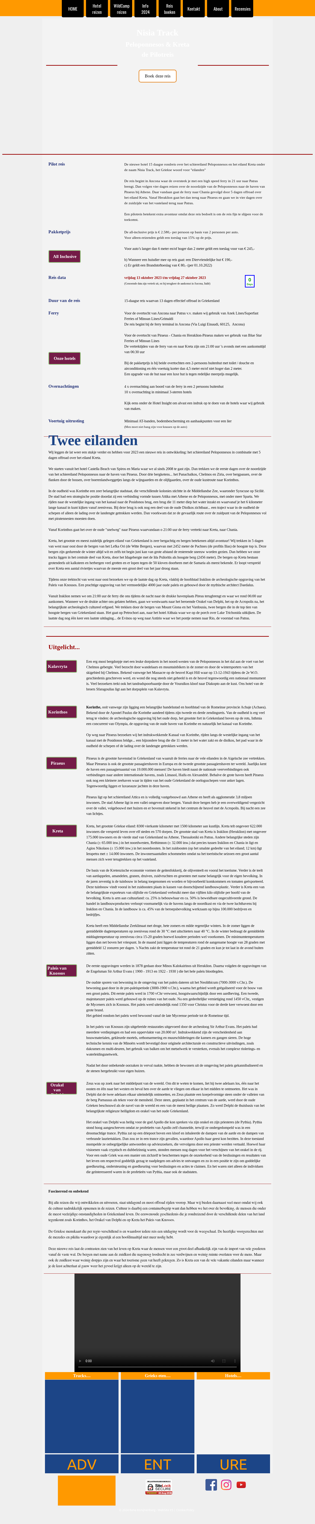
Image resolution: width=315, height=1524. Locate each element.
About (218, 9)
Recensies (243, 9)
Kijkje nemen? (233, 130)
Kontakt (193, 9)
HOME (72, 9)
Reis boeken (169, 9)
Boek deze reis (157, 76)
